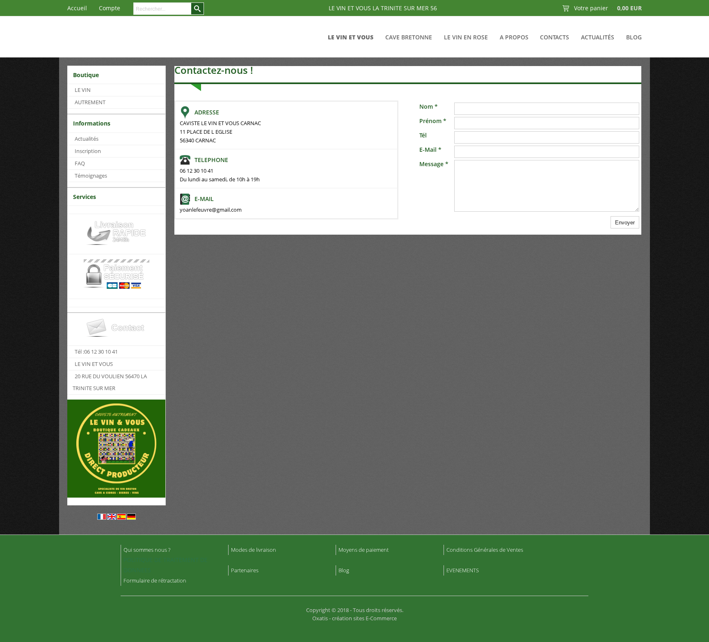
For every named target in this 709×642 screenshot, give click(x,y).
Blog (634, 37)
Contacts (554, 37)
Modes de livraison (253, 549)
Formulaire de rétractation (155, 580)
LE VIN (83, 90)
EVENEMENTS (462, 570)
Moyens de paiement (363, 549)
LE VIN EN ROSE (466, 37)
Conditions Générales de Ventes (484, 549)
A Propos (514, 37)
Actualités (597, 37)
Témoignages (91, 175)
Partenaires (244, 570)
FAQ (80, 163)
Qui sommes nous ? (147, 549)
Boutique (86, 75)
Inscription (88, 151)
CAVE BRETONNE (408, 37)
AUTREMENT (90, 102)
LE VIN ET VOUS (350, 37)
